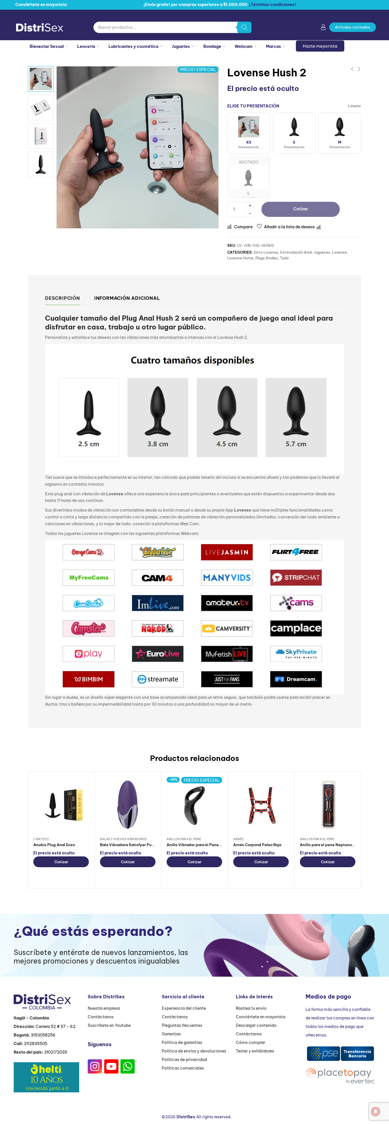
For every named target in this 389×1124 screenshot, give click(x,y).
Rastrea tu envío (251, 1008)
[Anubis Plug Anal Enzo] (61, 804)
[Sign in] (323, 28)
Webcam (244, 46)
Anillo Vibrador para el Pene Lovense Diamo (207, 844)
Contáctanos (101, 1016)
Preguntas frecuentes (182, 1025)
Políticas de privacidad (184, 1059)
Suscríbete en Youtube (109, 1025)
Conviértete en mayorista (260, 1016)
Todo (284, 258)
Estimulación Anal (296, 252)
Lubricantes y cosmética (133, 46)
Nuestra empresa (104, 1008)
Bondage (212, 46)
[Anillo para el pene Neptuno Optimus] (327, 804)
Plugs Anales (266, 258)
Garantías (171, 1034)
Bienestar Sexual (47, 46)
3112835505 (35, 1043)
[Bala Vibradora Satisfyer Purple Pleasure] (127, 804)
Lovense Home (240, 258)
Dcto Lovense (266, 252)
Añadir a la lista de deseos (289, 226)
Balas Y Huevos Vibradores (123, 839)
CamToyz (41, 839)
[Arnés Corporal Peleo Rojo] (261, 804)
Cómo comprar (250, 1042)
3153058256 (43, 1035)
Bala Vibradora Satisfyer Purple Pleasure (138, 844)
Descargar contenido (256, 1025)
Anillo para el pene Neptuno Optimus (334, 844)
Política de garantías (182, 1042)
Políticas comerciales (183, 1068)
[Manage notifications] (375, 1111)
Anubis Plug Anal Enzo (54, 844)
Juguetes (181, 46)
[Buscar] (244, 27)
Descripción (62, 298)
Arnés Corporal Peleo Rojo (257, 844)
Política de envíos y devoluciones (194, 1051)
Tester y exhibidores (255, 1051)
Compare (243, 226)
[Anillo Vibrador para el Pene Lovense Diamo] (194, 804)
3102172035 (55, 1052)
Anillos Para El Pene (184, 839)
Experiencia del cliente (184, 1008)
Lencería (86, 46)
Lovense (339, 252)
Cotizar (61, 862)
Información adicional (127, 298)
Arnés (238, 839)
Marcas (273, 46)
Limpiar (354, 106)
